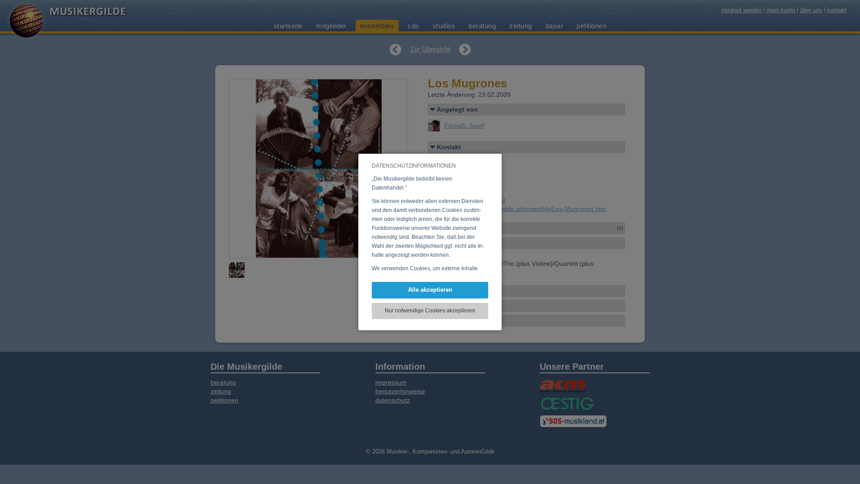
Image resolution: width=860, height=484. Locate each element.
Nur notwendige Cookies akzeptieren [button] (430, 310)
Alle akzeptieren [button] (430, 289)
